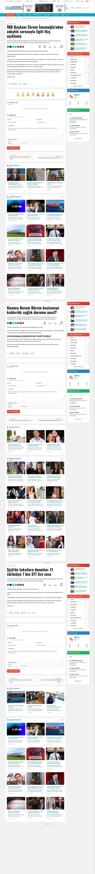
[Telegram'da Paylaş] (15, 47)
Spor (68, 14)
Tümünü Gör (78, 138)
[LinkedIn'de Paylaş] (18, 47)
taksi (34, 612)
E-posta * (39, 119)
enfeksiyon (11, 353)
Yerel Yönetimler (37, 14)
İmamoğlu (24, 84)
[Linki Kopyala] (23, 47)
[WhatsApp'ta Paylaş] (13, 47)
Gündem (16, 18)
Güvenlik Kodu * (13, 139)
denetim (11, 612)
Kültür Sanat (55, 14)
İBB (19, 84)
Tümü (61, 197)
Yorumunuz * (11, 125)
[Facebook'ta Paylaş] (8, 47)
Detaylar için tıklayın (78, 86)
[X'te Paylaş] (10, 47)
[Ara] (84, 7)
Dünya (24, 14)
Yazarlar (78, 8)
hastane (18, 353)
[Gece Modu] (88, 8)
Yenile (10, 143)
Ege (30, 14)
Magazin (18, 14)
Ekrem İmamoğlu (13, 84)
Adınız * (10, 119)
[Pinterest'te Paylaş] (20, 47)
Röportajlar (47, 14)
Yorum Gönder (14, 148)
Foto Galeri (67, 7)
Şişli (29, 612)
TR (88, 1)
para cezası (23, 612)
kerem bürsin (25, 353)
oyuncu (32, 353)
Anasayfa (11, 14)
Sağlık (62, 14)
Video (72, 8)
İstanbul (17, 612)
